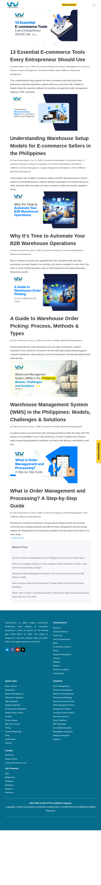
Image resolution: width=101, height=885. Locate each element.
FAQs (7, 735)
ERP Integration (59, 724)
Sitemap (8, 743)
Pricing (8, 728)
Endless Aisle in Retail (14, 713)
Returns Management (14, 694)
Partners (56, 658)
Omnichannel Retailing (62, 697)
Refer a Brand (11, 686)
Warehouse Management (20, 172)
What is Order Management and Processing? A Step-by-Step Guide (47, 498)
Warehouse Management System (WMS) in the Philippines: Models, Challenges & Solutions (50, 412)
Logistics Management (49, 168)
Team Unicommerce (21, 160)
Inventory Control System (63, 713)
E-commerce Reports (62, 647)
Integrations (10, 690)
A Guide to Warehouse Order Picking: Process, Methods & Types (44, 326)
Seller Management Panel (64, 705)
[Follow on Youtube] (18, 650)
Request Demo (69, 5)
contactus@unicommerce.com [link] (16, 763)
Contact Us (57, 635)
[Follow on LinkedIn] (7, 650)
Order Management (61, 686)
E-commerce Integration (37, 164)
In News (8, 716)
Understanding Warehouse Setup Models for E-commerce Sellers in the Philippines (50, 146)
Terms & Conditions (61, 669)
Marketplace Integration (63, 732)
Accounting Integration (62, 728)
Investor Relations (60, 632)
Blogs (55, 643)
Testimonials (10, 739)
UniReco (56, 739)
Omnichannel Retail (46, 70)
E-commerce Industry (46, 66)
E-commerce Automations (54, 160)
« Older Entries (17, 538)
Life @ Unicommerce (61, 639)
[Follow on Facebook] (12, 650)
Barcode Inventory (60, 716)
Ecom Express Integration (15, 709)
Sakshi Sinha (18, 66)
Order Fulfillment (62, 70)
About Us (57, 628)
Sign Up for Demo (12, 724)
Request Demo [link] (11, 759)
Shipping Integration (61, 735)
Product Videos (11, 720)
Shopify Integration (13, 705)
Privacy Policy (58, 673)
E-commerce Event (74, 160)
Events (56, 651)
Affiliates (56, 662)
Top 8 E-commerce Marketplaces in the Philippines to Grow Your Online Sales (48, 558)
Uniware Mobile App (13, 732)
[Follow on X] (23, 650)
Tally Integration (11, 701)
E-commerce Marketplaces (67, 66)
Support (56, 666)
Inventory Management (27, 70)
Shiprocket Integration (14, 697)
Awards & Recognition (62, 654)
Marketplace (65, 168)
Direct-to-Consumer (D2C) (64, 701)
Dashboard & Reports (62, 709)
